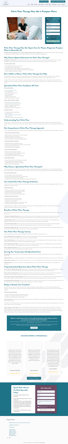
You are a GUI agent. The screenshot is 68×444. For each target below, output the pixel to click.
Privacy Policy (42, 442)
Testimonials (54, 4)
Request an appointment (57, 1)
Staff (32, 4)
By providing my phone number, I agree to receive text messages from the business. (54, 37)
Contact (63, 4)
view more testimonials (34, 378)
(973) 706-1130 (43, 1)
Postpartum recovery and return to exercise (13, 103)
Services (35, 4)
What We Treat (42, 4)
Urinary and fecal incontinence (11, 90)
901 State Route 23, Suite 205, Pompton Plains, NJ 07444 (19, 422)
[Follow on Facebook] (7, 437)
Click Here (34, 327)
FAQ (47, 4)
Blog (50, 4)
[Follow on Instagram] (9, 437)
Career (59, 4)
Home (29, 4)
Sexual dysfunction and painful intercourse (13, 114)
